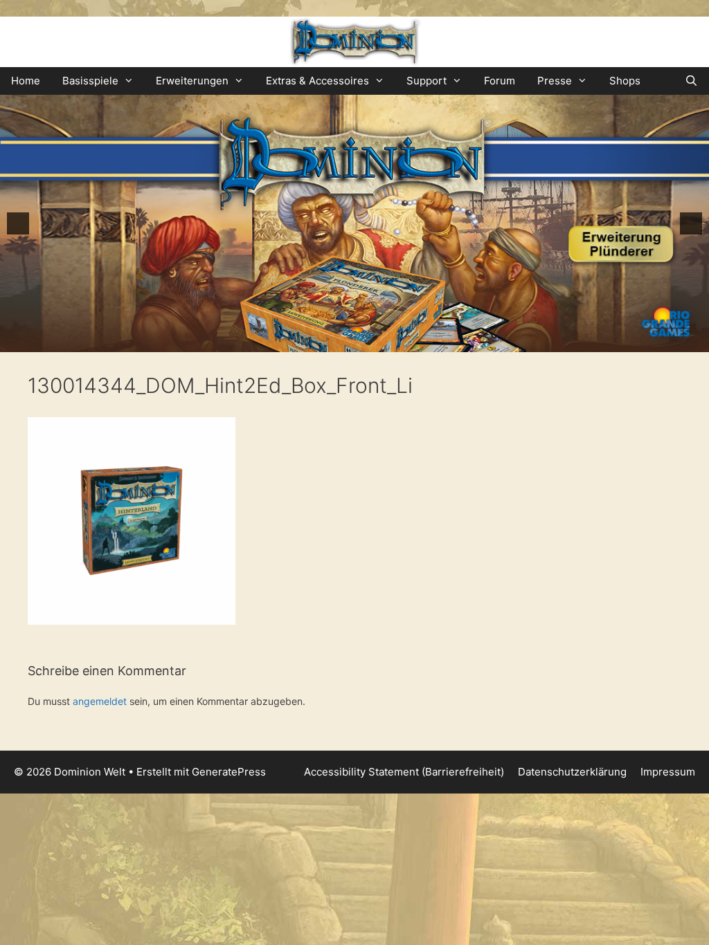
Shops (624, 80)
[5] (377, 340)
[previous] (18, 223)
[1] (318, 340)
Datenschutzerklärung (572, 771)
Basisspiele (90, 80)
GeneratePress (229, 771)
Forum (499, 80)
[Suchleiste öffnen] (691, 81)
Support (426, 80)
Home (25, 80)
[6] (391, 340)
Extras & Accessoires (317, 80)
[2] (333, 340)
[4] (362, 340)
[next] (691, 223)
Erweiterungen (192, 80)
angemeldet (100, 701)
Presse (554, 80)
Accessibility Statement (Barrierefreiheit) (404, 771)
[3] (347, 340)
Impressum (667, 771)
